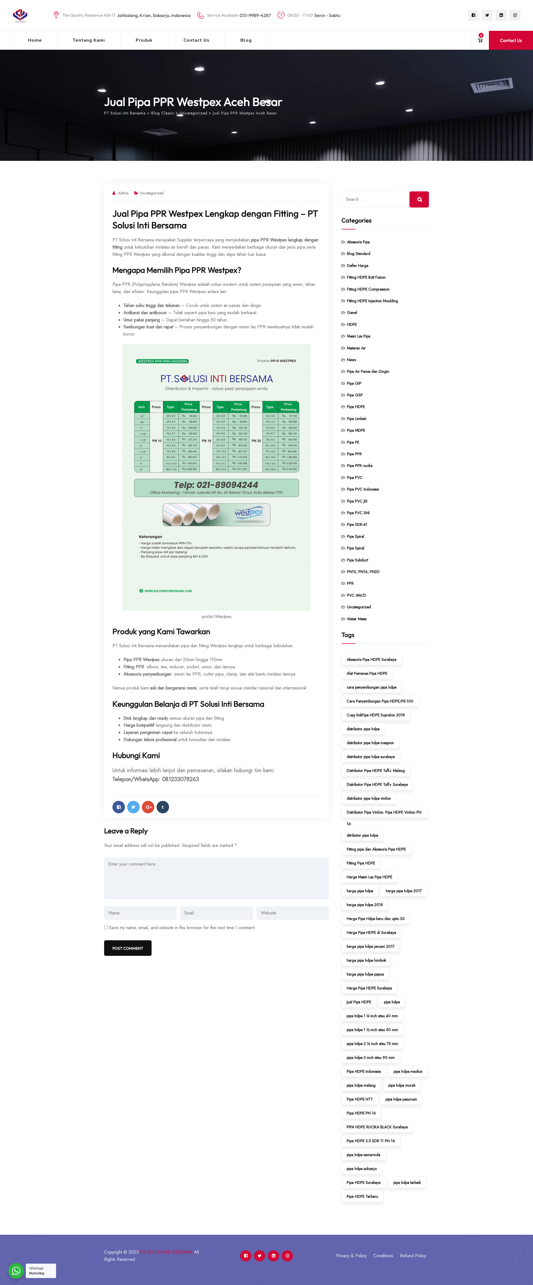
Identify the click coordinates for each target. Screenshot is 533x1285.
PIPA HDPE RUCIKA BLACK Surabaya (377, 1127)
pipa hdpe (392, 1002)
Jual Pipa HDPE (359, 1002)
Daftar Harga (357, 265)
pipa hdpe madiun (408, 1071)
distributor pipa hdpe (363, 729)
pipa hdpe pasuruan (401, 1099)
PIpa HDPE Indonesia (364, 1071)
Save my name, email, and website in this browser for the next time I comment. (182, 927)
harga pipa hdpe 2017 (404, 891)
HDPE (352, 324)
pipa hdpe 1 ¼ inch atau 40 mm (372, 1016)
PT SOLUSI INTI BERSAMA (166, 1252)
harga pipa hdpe (360, 891)
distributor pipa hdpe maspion (370, 743)
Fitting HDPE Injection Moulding (372, 301)
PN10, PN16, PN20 (363, 571)
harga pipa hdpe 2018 (365, 905)
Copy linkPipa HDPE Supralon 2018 (376, 715)
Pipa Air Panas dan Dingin (368, 371)
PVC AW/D (356, 595)
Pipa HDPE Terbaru (362, 1196)
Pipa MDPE (356, 430)
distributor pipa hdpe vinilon (369, 798)
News (351, 359)
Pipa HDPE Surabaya (364, 1182)
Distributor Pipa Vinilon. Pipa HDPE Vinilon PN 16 (384, 813)
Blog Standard (358, 253)
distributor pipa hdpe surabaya (371, 756)
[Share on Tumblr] (163, 807)
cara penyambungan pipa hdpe (371, 687)
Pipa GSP (355, 395)
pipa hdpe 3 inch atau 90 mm (371, 1057)
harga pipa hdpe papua (365, 974)
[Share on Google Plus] (148, 807)
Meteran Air (356, 348)
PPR (350, 583)
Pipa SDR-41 (357, 524)
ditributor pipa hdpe (362, 835)
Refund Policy (413, 1255)
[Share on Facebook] (118, 807)
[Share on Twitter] (133, 807)
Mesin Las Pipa (358, 336)
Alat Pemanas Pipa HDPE (367, 673)
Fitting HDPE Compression (368, 289)
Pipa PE (353, 442)
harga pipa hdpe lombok (366, 960)
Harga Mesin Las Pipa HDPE (369, 877)
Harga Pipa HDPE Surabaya (369, 988)
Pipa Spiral (355, 536)
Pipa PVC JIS (357, 501)
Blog (246, 40)
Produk (144, 40)
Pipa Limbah (356, 418)
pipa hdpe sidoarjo (362, 1168)
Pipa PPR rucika (360, 465)
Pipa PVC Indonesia (363, 489)
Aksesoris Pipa (358, 242)
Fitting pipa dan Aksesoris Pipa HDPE (376, 849)
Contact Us (196, 40)
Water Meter (357, 619)
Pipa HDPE (356, 406)
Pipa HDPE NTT (360, 1099)
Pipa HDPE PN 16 (361, 1113)
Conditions (383, 1255)
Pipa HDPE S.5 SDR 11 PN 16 (371, 1141)
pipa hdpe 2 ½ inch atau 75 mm (372, 1043)
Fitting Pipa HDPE (361, 863)
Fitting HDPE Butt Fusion (366, 277)
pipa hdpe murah (402, 1085)
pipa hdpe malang (361, 1085)
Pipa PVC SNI (358, 513)
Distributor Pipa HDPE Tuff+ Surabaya (377, 784)
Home (35, 40)
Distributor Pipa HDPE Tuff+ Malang (376, 770)
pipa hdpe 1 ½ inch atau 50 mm (372, 1029)
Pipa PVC (355, 477)
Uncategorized (152, 193)
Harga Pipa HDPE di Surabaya (371, 932)
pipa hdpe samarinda (363, 1155)
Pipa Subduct (357, 560)
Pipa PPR (354, 454)
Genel (352, 312)
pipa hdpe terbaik (407, 1182)
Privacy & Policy (351, 1255)
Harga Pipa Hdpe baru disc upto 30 (376, 918)
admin (123, 193)
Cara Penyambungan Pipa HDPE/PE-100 (380, 701)
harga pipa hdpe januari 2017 (370, 946)
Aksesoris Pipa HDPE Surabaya (371, 659)
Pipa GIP (354, 383)
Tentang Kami (89, 40)
